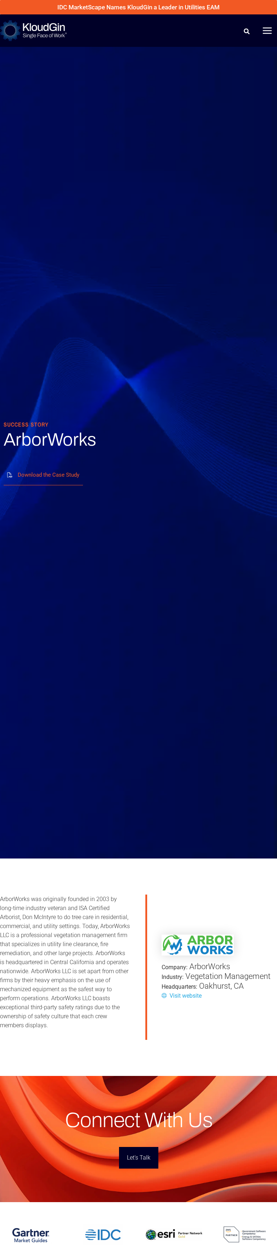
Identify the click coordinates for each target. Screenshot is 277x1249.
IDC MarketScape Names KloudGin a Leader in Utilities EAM (138, 7)
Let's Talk (138, 1157)
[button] (247, 32)
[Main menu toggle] (267, 30)
